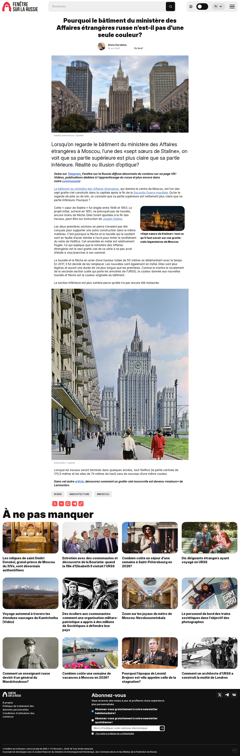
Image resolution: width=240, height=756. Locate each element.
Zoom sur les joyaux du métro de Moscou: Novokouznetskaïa (147, 616)
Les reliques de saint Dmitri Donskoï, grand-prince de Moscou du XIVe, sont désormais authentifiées (29, 564)
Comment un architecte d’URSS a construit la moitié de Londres (207, 676)
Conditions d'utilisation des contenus (18, 715)
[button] (163, 5)
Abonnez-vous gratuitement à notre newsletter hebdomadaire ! (126, 711)
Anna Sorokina (117, 44)
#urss (58, 494)
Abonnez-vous (109, 695)
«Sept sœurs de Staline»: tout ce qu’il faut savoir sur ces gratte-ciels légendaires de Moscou (162, 238)
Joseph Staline (112, 219)
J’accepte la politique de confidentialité (114, 733)
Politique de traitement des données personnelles (18, 708)
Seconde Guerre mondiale (151, 192)
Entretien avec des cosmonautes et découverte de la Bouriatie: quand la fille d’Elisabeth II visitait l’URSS (90, 562)
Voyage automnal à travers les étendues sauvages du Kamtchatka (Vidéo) (30, 618)
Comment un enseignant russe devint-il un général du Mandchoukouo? (26, 678)
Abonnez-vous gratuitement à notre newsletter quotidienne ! (126, 720)
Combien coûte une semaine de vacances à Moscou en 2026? (86, 676)
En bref (138, 48)
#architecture (79, 494)
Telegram (74, 174)
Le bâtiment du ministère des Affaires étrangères (86, 189)
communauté (71, 181)
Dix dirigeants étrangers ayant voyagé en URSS (205, 560)
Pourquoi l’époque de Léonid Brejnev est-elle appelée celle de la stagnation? (149, 678)
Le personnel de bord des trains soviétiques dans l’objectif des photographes (206, 618)
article (79, 481)
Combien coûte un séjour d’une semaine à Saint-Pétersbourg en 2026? (147, 562)
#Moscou (103, 494)
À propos (8, 702)
